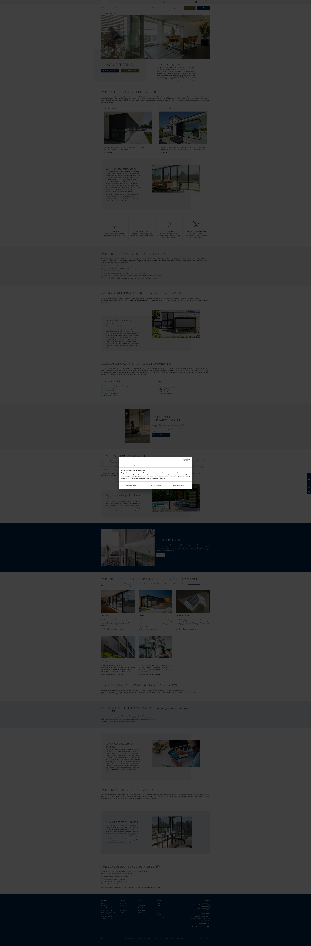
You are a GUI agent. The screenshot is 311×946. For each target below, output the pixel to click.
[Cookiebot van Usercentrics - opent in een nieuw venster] (183, 459)
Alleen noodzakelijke (132, 485)
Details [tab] (156, 465)
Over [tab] (179, 465)
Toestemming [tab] (131, 465)
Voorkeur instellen (155, 485)
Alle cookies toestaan (179, 485)
